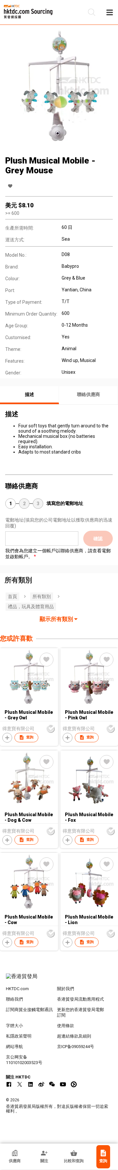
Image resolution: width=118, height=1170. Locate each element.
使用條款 (65, 1025)
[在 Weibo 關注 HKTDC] (41, 1084)
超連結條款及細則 (74, 1036)
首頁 (12, 596)
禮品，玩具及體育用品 (31, 606)
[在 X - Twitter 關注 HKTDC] (20, 1084)
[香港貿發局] (59, 979)
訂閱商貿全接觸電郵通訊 (29, 1009)
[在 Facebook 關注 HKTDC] (9, 1084)
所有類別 (41, 596)
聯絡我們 (14, 999)
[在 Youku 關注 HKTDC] (74, 1084)
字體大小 (14, 1025)
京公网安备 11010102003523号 (24, 1060)
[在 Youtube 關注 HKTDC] (63, 1084)
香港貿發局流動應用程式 (80, 999)
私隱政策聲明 (18, 1036)
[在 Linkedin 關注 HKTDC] (30, 1084)
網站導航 (14, 1046)
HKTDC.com (17, 988)
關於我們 (65, 988)
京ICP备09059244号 (75, 1046)
